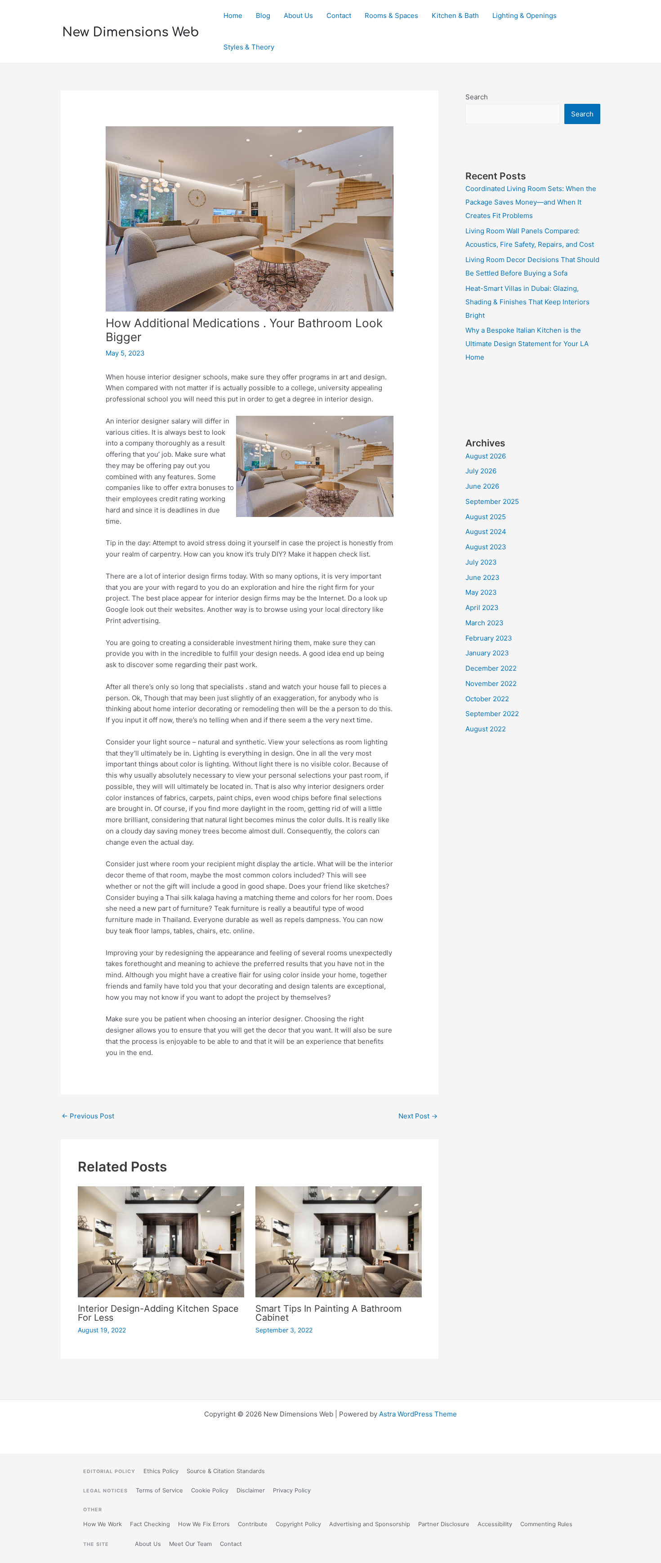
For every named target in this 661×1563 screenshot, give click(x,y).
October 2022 (487, 699)
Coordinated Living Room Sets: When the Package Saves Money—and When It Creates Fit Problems (530, 202)
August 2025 (485, 516)
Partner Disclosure (443, 1524)
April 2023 (482, 607)
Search (476, 97)
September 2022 (492, 713)
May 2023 (481, 592)
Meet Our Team (190, 1544)
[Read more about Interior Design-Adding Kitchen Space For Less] (161, 1241)
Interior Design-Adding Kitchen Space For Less (158, 1313)
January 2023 (487, 653)
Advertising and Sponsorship (369, 1524)
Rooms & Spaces (391, 15)
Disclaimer (251, 1490)
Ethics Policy (161, 1471)
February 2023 (488, 638)
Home (232, 15)
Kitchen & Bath (455, 15)
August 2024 (485, 531)
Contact (338, 15)
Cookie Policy (209, 1490)
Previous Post (88, 1116)
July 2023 (481, 562)
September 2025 (492, 501)
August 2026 (485, 456)
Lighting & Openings (524, 15)
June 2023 (482, 577)
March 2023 (484, 623)
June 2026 (482, 486)
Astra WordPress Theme (418, 1414)
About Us (298, 15)
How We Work (102, 1524)
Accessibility (495, 1524)
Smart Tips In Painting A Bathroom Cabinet (328, 1313)
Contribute (253, 1524)
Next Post (418, 1116)
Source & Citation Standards (226, 1471)
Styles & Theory (248, 47)
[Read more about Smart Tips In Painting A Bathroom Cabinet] (338, 1241)
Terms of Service (159, 1490)
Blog (263, 15)
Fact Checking (150, 1524)
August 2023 (485, 547)
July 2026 (480, 471)
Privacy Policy (292, 1490)
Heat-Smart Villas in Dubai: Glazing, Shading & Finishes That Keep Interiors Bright (527, 302)
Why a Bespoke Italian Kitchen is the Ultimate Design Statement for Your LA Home (527, 343)
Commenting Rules (546, 1524)
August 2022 (485, 729)
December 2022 (491, 668)
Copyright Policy (298, 1524)
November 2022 (491, 683)
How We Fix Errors (204, 1524)
